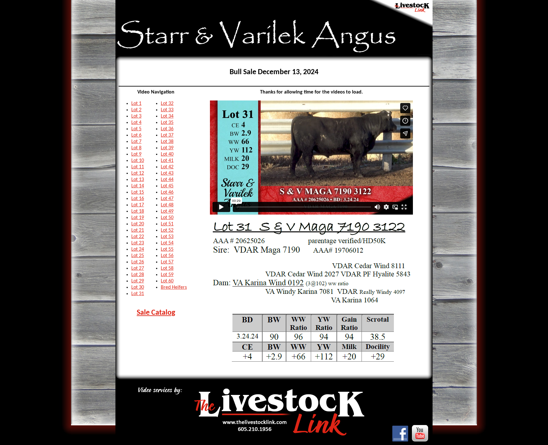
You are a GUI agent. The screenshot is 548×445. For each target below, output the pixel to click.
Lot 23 (137, 243)
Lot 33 (167, 110)
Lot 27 (137, 268)
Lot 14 (137, 186)
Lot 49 (167, 211)
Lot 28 (137, 274)
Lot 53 (167, 236)
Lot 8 (136, 148)
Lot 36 (167, 129)
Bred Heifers (174, 287)
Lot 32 (167, 103)
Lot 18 (137, 211)
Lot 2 (136, 110)
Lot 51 (167, 224)
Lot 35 (167, 122)
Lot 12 (137, 173)
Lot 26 (137, 262)
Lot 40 (167, 154)
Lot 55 (167, 249)
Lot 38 (167, 141)
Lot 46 (167, 192)
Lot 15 (137, 192)
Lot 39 (167, 148)
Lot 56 (167, 255)
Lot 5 (136, 129)
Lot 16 (137, 198)
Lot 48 (167, 205)
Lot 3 (136, 116)
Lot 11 (137, 167)
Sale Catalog (156, 313)
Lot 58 (167, 268)
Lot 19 (137, 217)
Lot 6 (136, 135)
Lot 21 (137, 230)
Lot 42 (167, 167)
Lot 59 (167, 274)
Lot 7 (136, 141)
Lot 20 (137, 224)
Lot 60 (167, 281)
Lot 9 (136, 154)
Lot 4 (136, 122)
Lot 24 (137, 249)
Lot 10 (137, 160)
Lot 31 (137, 293)
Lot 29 (137, 281)
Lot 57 (167, 262)
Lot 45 (167, 186)
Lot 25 (137, 255)
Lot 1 (136, 103)
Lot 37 (167, 135)
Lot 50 (167, 217)
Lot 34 (167, 116)
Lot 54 (167, 243)
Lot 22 (137, 236)
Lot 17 (137, 205)
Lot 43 (167, 173)
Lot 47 (167, 198)
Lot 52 (167, 230)
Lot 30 (137, 287)
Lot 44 (167, 179)
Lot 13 (137, 179)
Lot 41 (167, 160)
